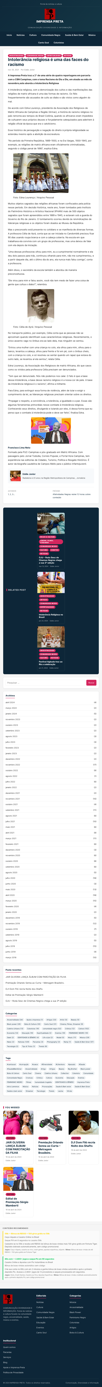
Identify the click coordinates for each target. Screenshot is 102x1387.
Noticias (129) (23, 1042)
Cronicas (29, 1078)
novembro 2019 (13, 923)
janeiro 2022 (11, 787)
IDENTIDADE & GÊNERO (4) (28, 1037)
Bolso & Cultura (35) (32, 1024)
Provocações (47, 1087)
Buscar (91, 683)
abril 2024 (10, 702)
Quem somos (9, 1347)
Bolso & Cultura (47, 537)
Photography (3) (53, 1042)
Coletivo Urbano (51, 1073)
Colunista (76, 1073)
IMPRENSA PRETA (49, 21)
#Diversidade (47, 1064)
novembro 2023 (13, 719)
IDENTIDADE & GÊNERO (64, 1082)
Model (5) (60, 1037)
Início (9, 35)
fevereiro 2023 (12, 748)
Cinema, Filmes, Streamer (47, 542)
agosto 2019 (11, 940)
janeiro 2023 (11, 753)
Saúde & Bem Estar (74, 35)
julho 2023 (10, 742)
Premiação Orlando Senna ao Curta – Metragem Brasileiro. (35, 982)
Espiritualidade (54, 55)
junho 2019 (11, 952)
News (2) (10, 1042)
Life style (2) (48, 1037)
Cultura (33, 35)
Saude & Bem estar (63, 1087)
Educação (70, 1078)
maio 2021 (10, 827)
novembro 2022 (13, 765)
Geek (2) (10, 1037)
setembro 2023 (13, 730)
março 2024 (11, 708)
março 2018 (11, 957)
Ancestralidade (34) (15, 1020)
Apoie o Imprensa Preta (14, 1367)
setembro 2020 (13, 867)
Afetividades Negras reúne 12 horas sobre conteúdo (71, 494)
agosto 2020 (11, 872)
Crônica (39, 1078)
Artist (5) (63, 1020)
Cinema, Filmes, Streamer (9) (71, 1024)
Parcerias (7, 1352)
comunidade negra (35, 55)
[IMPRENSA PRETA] (50, 14)
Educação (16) (27, 1033)
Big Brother (72, 1069)
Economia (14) (12, 1033)
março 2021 (11, 838)
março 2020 (11, 901)
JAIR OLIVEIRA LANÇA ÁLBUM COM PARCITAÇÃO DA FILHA (36, 977)
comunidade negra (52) (52, 1029)
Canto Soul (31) (50, 1024)
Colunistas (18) (33, 1029)
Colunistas (59, 42)
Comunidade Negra (50, 35)
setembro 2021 (12, 810)
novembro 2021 (13, 799)
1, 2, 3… (12, 492)
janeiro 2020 (11, 912)
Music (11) (72, 1037)
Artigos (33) (51, 1020)
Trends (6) (43, 1046)
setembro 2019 (12, 935)
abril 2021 (10, 833)
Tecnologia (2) (12, 1046)
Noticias (67, 55)
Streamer (29, 1091)
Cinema (38, 1073)
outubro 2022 (12, 770)
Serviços (7, 1357)
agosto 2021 (11, 816)
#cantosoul (11, 1064)
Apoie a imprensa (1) (35, 1020)
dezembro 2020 (13, 850)
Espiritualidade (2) (44, 1033)
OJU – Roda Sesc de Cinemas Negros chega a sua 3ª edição (50, 560)
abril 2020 (10, 895)
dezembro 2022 (13, 759)
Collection (65, 1073)
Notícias (21, 35)
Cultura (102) (83, 1029)
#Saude (82, 1064)
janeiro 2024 (11, 714)
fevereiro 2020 (12, 906)
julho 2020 (10, 878)
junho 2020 (11, 884)
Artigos (43, 600)
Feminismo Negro (78, 1317)
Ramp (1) (67, 1042)
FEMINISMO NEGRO (14, 1082)
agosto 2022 (11, 776)
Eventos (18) (60, 1033)
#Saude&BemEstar (14, 1069)
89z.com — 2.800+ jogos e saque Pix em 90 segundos (29, 1259)
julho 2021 (10, 821)
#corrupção (23, 1064)
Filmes (28, 1082)
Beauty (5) (75, 1020)
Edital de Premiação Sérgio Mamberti (24, 995)
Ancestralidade (16, 55)
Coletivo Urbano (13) (15, 1029)
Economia (59, 1078)
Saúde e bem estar (14, 1091)
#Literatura (60, 1064)
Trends (51, 1091)
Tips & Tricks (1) (28, 1046)
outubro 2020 (12, 861)
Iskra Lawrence (13, 1087)
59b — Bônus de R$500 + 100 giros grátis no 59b (27, 1233)
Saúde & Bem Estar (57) (84, 1042)
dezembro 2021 (13, 793)
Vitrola (69, 1091)
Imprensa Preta (83, 1082)
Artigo (43, 1069)
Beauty (61, 1069)
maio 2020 (10, 889)
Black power (85, 1069)
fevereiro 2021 (12, 844)
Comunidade (88, 1073)
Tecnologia (41, 1091)
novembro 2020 (13, 855)
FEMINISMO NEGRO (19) (78, 1033)
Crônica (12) (70, 1029)
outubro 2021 (12, 804)
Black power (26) (14, 1024)
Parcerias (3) (38, 1042)
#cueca (35, 1064)
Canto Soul (43, 42)
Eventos (54, 550)
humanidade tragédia (43, 1082)
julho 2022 (10, 782)
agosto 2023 (11, 736)
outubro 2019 (12, 929)
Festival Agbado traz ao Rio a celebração (50, 663)
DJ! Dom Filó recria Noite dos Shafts (24, 989)
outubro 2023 (12, 725)
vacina (60, 1091)
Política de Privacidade (13, 1372)
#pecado (71, 1064)
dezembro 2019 (13, 918)
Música (91, 35)
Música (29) (84, 1037)
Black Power (75, 1312)
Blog (5, 1362)
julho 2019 (10, 946)
